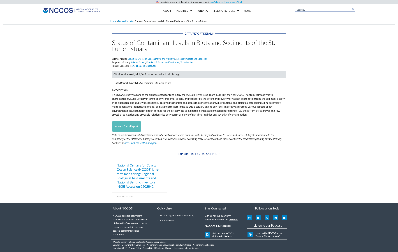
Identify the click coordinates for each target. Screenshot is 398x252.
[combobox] (323, 9)
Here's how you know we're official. (226, 2)
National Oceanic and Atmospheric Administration (169, 245)
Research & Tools (224, 10)
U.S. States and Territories (166, 62)
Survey (169, 248)
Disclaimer (160, 248)
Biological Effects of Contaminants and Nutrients (151, 58)
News (247, 10)
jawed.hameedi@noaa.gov (143, 65)
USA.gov (116, 245)
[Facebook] (258, 217)
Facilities (182, 10)
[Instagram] (249, 217)
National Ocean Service (203, 245)
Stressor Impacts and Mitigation (191, 58)
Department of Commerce (133, 245)
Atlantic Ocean (138, 62)
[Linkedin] (275, 217)
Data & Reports (125, 21)
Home (113, 21)
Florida (149, 62)
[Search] (353, 9)
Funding (202, 10)
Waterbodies (186, 62)
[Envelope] (284, 217)
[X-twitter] (267, 217)
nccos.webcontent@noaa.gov (140, 143)
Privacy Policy (135, 248)
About (167, 10)
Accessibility (148, 248)
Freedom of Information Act (186, 248)
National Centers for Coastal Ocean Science (147, 242)
